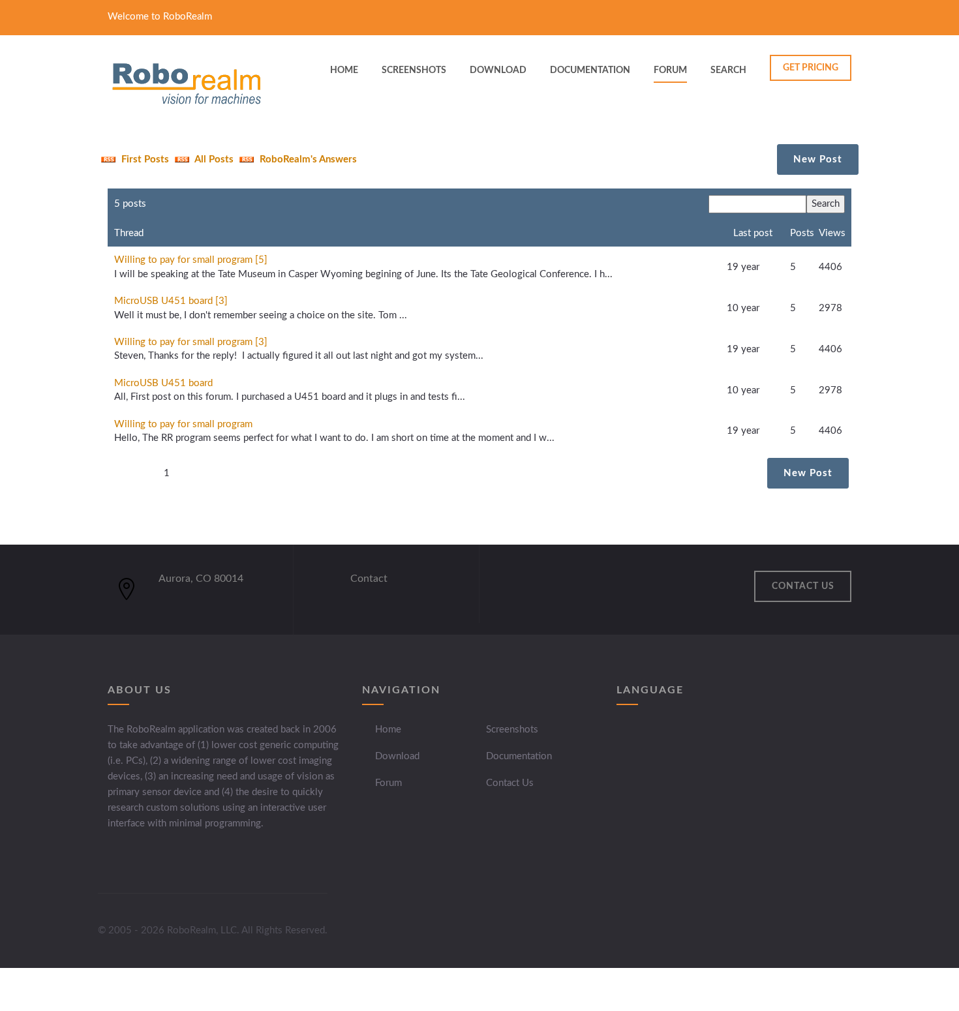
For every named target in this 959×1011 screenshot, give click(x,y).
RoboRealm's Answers (307, 159)
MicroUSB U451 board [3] (171, 301)
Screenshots (512, 729)
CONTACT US (803, 586)
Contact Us (510, 783)
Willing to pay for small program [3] (190, 342)
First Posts (144, 159)
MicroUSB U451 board (163, 383)
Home (388, 729)
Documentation (519, 756)
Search (728, 70)
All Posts (213, 159)
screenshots (414, 70)
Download (397, 756)
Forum (670, 70)
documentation (590, 70)
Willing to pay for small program (183, 424)
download (498, 70)
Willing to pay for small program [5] (190, 260)
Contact (369, 578)
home (344, 70)
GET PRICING (810, 67)
